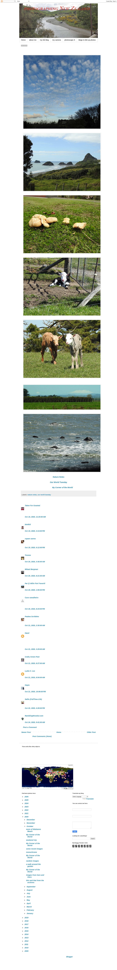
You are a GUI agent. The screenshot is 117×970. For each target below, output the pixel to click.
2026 (27, 797)
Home (23, 40)
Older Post (91, 732)
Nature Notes (58, 477)
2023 (27, 807)
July (29, 893)
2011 (27, 944)
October (30, 826)
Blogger (69, 957)
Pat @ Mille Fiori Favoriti (35, 583)
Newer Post (26, 732)
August (30, 890)
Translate (90, 799)
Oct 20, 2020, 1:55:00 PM (35, 590)
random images (32, 861)
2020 (27, 817)
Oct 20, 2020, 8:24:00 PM (35, 609)
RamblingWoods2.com (34, 716)
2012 (27, 941)
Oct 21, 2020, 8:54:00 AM (35, 677)
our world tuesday (44, 495)
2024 (27, 803)
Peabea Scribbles (32, 616)
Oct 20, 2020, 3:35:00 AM (35, 562)
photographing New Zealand (54, 8)
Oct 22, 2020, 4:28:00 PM (35, 708)
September (31, 887)
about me (32, 40)
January (30, 913)
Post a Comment (30, 727)
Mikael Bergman (31, 569)
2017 (27, 924)
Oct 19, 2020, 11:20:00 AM (35, 517)
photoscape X (69, 40)
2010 (27, 948)
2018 (27, 921)
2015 (27, 931)
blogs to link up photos (87, 40)
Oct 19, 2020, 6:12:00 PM (35, 547)
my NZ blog (44, 40)
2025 (27, 800)
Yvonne (28, 555)
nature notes (32, 495)
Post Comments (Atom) (42, 736)
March (29, 907)
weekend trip (31, 840)
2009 (27, 951)
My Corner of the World (62, 487)
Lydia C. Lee (30, 671)
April (29, 903)
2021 (27, 813)
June (29, 897)
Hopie (27, 685)
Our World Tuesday (58, 482)
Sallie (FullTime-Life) (33, 699)
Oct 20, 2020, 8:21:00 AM (35, 576)
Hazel (27, 633)
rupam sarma (30, 539)
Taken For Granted (32, 505)
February (30, 910)
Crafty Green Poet (32, 657)
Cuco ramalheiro (31, 598)
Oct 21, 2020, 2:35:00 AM (35, 625)
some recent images (34, 849)
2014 (27, 934)
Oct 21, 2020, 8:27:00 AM (35, 663)
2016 (27, 928)
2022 (27, 810)
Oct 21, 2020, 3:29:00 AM (35, 649)
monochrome (31, 852)
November (31, 823)
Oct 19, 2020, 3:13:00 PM (35, 531)
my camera (56, 40)
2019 (27, 918)
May (28, 900)
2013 (27, 938)
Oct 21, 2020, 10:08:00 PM (35, 692)
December (31, 820)
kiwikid (28, 524)
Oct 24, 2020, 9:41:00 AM (35, 722)
